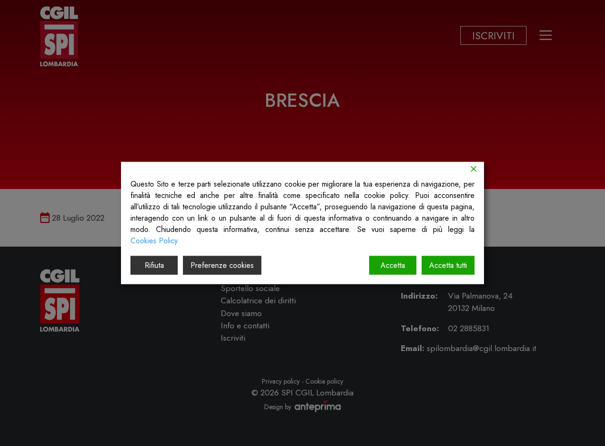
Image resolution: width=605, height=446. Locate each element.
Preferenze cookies (222, 265)
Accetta (392, 265)
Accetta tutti (448, 265)
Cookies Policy (154, 240)
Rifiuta (154, 265)
